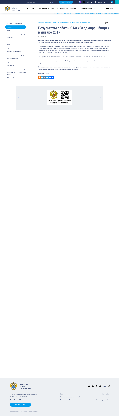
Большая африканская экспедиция (16, 69)
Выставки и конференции (14, 51)
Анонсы (9, 30)
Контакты (106, 397)
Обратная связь (66, 2)
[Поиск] (51, 2)
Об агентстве (31, 8)
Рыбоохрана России (12, 58)
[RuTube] (100, 2)
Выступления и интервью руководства (17, 34)
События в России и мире (13, 77)
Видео (8, 44)
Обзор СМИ (10, 37)
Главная (40, 22)
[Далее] (100, 97)
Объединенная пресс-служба (47, 8)
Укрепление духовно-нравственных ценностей (16, 73)
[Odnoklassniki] (39, 77)
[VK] (91, 2)
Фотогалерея (10, 41)
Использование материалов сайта (70, 397)
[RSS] (104, 2)
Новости (9, 27)
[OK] (95, 2)
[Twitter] (47, 77)
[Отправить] (52, 77)
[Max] (80, 2)
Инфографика (10, 65)
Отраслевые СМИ (11, 48)
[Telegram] (88, 2)
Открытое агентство (86, 8)
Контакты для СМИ (66, 400)
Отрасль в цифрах (12, 62)
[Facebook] (50, 77)
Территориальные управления (68, 8)
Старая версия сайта (102, 400)
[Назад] (18, 97)
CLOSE (116, 2)
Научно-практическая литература (16, 55)
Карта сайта (105, 394)
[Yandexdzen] (84, 2)
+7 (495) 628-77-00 (18, 400)
